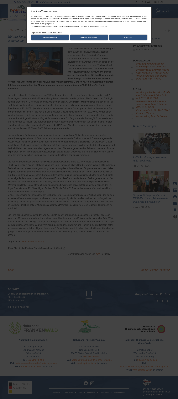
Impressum (36, 32)
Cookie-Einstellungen (89, 37)
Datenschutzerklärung (52, 32)
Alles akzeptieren (50, 37)
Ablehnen (128, 37)
